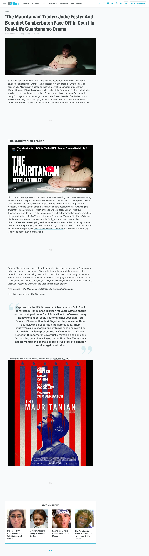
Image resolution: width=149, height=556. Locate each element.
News (7, 11)
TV (43, 3)
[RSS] (120, 4)
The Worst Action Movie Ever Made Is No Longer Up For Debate (83, 535)
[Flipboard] (112, 4)
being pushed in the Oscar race (48, 228)
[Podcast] (126, 3)
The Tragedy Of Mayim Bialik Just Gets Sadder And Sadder (14, 535)
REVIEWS (64, 3)
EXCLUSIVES (76, 3)
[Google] (116, 4)
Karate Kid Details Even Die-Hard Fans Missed (60, 533)
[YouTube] (108, 4)
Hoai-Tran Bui (12, 34)
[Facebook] (99, 4)
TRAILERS (52, 3)
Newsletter (139, 3)
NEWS (26, 3)
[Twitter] (104, 4)
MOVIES (35, 3)
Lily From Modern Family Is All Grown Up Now (38, 533)
